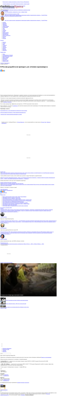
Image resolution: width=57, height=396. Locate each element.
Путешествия (5, 27)
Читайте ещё (2, 171)
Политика (4, 23)
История (4, 38)
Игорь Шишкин (3, 228)
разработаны (15, 105)
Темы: (4, 54)
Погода (4, 37)
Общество (5, 24)
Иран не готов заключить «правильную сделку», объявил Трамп (16, 203)
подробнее (23, 394)
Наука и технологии (6, 35)
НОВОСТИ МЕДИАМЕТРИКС (6, 262)
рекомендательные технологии (23, 382)
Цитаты (4, 48)
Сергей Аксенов (3, 216)
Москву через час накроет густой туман (11, 197)
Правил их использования (46, 357)
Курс (1, 10)
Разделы (2, 40)
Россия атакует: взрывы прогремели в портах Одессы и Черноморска (16, 1)
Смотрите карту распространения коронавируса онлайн (11, 114)
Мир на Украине (6, 57)
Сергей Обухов (44, 15)
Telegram (48, 122)
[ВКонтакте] (1, 70)
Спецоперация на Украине (8, 55)
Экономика (5, 25)
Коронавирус (7, 63)
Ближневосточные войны (7, 56)
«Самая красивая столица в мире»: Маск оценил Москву (14, 196)
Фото (4, 44)
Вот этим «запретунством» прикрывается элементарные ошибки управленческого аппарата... (23, 15)
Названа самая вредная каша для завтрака (8, 182)
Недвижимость (5, 33)
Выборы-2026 (5, 58)
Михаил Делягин (3, 239)
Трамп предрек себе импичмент (10, 204)
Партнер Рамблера (3, 389)
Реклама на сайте (6, 349)
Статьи (4, 43)
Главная (4, 22)
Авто (4, 28)
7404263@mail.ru (6, 379)
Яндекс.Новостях (20, 122)
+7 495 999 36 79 (5, 375)
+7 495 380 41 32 (5, 380)
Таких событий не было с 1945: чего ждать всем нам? (16, 303)
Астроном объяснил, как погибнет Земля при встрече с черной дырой (16, 3)
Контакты (4, 351)
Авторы (4, 46)
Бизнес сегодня (5, 32)
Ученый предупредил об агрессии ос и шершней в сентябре (15, 202)
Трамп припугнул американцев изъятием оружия (13, 201)
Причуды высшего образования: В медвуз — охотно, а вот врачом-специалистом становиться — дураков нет (27, 178)
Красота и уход (5, 60)
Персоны (4, 49)
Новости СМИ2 (3, 308)
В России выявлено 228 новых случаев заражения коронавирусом (13, 112)
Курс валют (5, 59)
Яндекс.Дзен (43, 122)
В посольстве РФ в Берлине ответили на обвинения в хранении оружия (16, 9)
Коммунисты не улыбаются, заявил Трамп (12, 198)
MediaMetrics (4, 123)
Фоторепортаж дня (4, 242)
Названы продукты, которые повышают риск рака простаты (11, 183)
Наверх (1, 384)
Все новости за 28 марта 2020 (6, 207)
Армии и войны (6, 26)
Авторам (4, 350)
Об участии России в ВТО (5, 231)
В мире (4, 31)
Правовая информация (7, 348)
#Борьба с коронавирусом (7, 190)
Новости (4, 42)
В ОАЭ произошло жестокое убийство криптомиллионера (17, 300)
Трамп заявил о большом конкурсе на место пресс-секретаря (15, 205)
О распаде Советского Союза (6, 220)
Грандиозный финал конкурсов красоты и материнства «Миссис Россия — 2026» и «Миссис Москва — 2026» (23, 243)
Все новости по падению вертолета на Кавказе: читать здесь (17, 307)
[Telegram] (4, 70)
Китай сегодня (5, 61)
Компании (5, 50)
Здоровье (4, 30)
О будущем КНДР (3, 209)
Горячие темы (3, 52)
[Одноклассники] (2, 70)
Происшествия (5, 34)
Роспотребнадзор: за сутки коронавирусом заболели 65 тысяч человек (13, 110)
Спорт (4, 29)
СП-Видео (5, 45)
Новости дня (2, 194)
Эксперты (4, 47)
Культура (4, 36)
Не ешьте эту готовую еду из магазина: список (12, 295)
